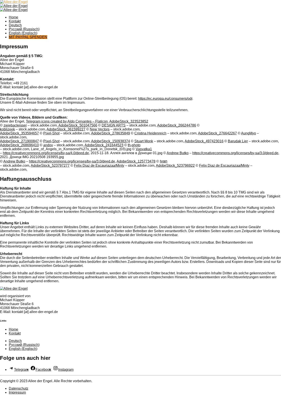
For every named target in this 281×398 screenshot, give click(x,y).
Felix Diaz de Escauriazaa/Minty (99, 165)
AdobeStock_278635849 (110, 133)
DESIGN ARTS (114, 125)
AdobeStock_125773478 (136, 161)
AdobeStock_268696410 (19, 145)
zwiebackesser (15, 125)
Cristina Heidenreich (150, 133)
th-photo (134, 145)
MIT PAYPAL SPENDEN (28, 37)
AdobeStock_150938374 (110, 141)
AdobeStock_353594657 (19, 133)
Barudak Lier (238, 141)
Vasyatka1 (144, 149)
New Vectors (100, 129)
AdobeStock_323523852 (128, 121)
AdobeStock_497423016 (204, 141)
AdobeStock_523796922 (175, 165)
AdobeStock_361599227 (66, 129)
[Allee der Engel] (14, 2)
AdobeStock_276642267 (217, 133)
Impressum (17, 392)
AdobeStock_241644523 (104, 145)
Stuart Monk (143, 141)
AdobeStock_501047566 (77, 125)
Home (13, 17)
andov (48, 145)
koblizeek (7, 129)
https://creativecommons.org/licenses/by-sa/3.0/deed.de (235, 153)
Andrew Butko (178, 153)
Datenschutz (18, 388)
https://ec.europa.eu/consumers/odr (165, 98)
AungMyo (248, 133)
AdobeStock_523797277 (50, 165)
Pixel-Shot (51, 133)
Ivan (163, 161)
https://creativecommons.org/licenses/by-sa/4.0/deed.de (46, 153)
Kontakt (15, 21)
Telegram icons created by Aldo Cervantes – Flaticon (67, 121)
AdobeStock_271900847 (19, 141)
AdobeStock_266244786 (176, 125)
